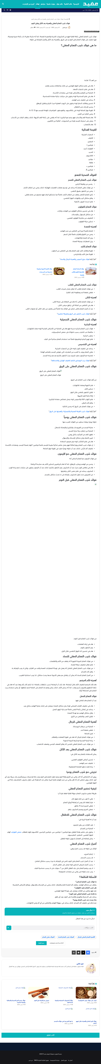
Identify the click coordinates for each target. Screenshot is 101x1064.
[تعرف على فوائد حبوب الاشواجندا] (86, 993)
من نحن (31, 1060)
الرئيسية (76, 4)
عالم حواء (60, 4)
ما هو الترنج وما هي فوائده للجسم (63, 1021)
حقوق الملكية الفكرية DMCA (41, 1060)
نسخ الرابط (41, 943)
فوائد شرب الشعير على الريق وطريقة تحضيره (73, 314)
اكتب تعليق (50, 1035)
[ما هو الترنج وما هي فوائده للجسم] (62, 1014)
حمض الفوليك (16, 832)
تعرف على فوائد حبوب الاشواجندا (87, 1000)
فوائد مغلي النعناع (48, 937)
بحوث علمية (51, 4)
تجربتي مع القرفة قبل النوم (41, 1000)
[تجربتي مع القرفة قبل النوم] (38, 993)
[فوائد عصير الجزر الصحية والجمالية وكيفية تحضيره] (15, 993)
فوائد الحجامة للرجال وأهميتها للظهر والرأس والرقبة (78, 272)
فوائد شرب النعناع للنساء (65, 937)
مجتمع (43, 4)
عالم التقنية (68, 4)
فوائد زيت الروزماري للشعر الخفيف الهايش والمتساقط (70, 361)
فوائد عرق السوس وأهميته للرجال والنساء (74, 259)
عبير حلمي (64, 27)
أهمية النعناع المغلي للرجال (86, 937)
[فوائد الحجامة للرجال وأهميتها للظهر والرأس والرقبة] (91, 271)
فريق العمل (64, 1060)
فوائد (37, 4)
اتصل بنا (70, 1060)
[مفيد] (91, 4)
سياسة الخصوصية (55, 1060)
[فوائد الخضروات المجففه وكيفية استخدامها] (62, 993)
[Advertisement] (50, 63)
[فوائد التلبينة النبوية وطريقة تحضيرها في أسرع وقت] (59, 271)
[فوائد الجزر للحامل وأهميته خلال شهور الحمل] (86, 1014)
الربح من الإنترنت (28, 4)
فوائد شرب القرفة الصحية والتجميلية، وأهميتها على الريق (69, 411)
